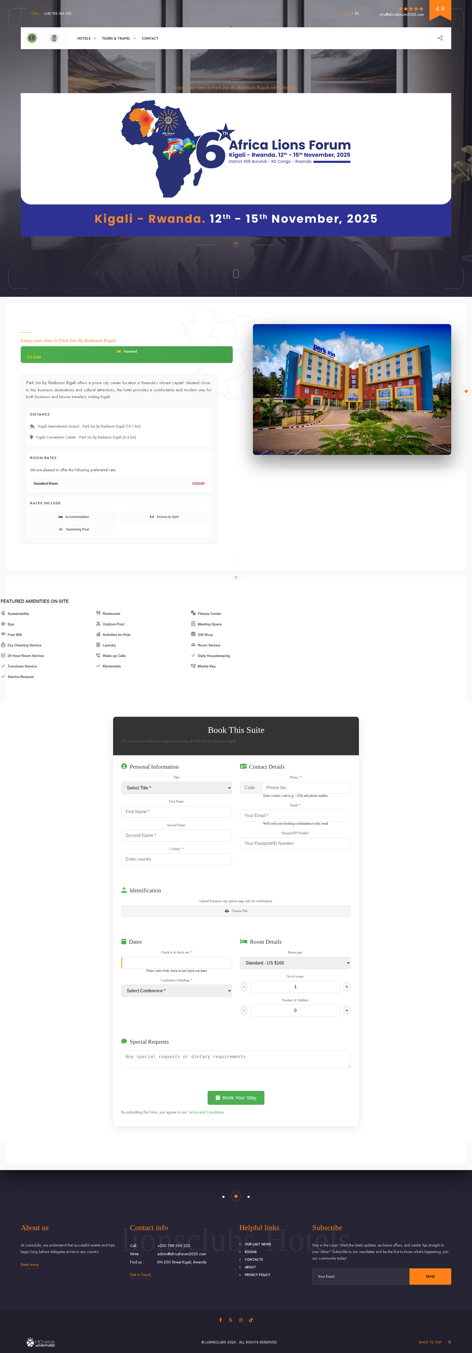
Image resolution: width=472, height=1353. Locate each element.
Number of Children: (295, 1000)
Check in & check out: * (176, 952)
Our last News (258, 1244)
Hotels (83, 38)
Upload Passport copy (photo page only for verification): (236, 901)
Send (430, 1276)
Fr (357, 13)
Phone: (295, 777)
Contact (150, 38)
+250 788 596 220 (51, 13)
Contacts (254, 1259)
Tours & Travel (116, 38)
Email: (295, 805)
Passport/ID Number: (295, 833)
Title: (176, 777)
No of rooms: (295, 976)
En (346, 13)
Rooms (251, 1252)
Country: (177, 849)
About (250, 1267)
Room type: (295, 952)
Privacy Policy (257, 1274)
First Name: (176, 801)
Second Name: (176, 825)
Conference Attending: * (176, 980)
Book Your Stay (239, 1097)
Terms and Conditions (206, 1112)
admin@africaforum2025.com (181, 1254)
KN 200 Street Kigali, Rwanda (181, 1262)
